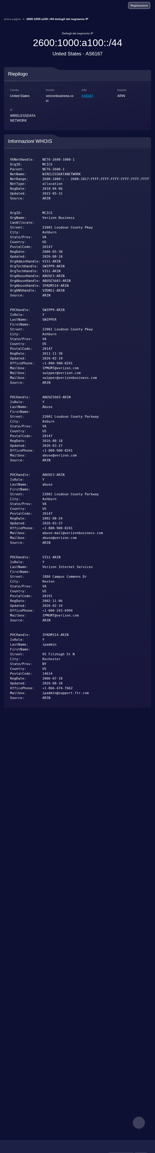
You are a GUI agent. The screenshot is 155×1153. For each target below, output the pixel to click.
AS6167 (87, 96)
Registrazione (139, 5)
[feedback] (139, 1123)
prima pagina (12, 19)
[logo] (14, 5)
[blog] (109, 6)
